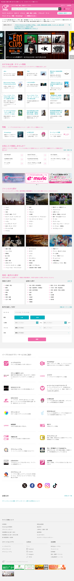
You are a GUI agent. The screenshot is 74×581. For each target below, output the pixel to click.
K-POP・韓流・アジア (10, 214)
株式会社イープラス (55, 546)
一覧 (69, 25)
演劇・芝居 (8, 249)
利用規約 (4, 524)
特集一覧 (69, 127)
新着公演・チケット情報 (66, 307)
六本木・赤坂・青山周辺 (57, 287)
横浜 (30, 294)
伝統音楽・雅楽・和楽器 (35, 267)
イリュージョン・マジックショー (13, 267)
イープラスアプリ (6, 546)
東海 (6, 292)
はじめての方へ (41, 535)
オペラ (30, 251)
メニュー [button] (68, 8)
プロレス (31, 212)
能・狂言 (7, 256)
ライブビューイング (58, 228)
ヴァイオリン (32, 258)
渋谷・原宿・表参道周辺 (35, 285)
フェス (7, 207)
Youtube (39, 485)
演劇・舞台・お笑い (31, 13)
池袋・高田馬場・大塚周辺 (35, 287)
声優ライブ (55, 249)
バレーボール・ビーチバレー (36, 219)
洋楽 (6, 212)
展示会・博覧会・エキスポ (59, 214)
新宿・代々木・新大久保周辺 (58, 285)
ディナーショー (56, 221)
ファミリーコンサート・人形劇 (13, 265)
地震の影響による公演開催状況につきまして (26, 28)
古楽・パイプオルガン (34, 265)
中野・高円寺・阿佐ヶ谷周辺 (58, 290)
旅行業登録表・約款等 (7, 537)
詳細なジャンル (31, 16)
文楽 (6, 258)
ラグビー (31, 221)
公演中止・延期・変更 (42, 529)
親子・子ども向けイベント (59, 216)
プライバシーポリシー (7, 529)
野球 (30, 207)
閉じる (72, 2)
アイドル (7, 230)
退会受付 (39, 527)
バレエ (30, 253)
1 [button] (36, 184)
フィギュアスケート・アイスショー (37, 216)
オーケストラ (32, 249)
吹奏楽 (30, 263)
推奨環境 (39, 532)
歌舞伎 (7, 253)
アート (47, 13)
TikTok (55, 485)
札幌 (30, 292)
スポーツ (16, 13)
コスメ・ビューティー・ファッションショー (61, 223)
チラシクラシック (6, 549)
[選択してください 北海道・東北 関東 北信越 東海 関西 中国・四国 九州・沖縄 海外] (42, 333)
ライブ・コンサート (7, 13)
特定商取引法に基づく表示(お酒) (10, 535)
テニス (30, 223)
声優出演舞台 (56, 260)
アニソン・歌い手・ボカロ (59, 251)
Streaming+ (19, 16)
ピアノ (30, 256)
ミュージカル (8, 251)
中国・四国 (8, 297)
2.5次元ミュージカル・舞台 (59, 263)
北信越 (7, 290)
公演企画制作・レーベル (57, 557)
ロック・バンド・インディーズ (12, 216)
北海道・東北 (8, 285)
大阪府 (30, 297)
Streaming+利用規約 (7, 527)
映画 (13, 16)
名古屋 (52, 294)
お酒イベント (56, 212)
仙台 (52, 292)
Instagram (47, 485)
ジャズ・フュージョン (10, 219)
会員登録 (69, 5)
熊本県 (52, 299)
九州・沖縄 (8, 299)
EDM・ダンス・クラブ (10, 226)
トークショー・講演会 (58, 226)
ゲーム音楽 (55, 253)
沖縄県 (30, 302)
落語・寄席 (8, 260)
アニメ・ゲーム (6, 16)
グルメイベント (56, 209)
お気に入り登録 (69, 155)
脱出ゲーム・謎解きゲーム (59, 207)
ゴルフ (30, 226)
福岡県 (30, 299)
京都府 (52, 297)
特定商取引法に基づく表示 (8, 532)
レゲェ (7, 221)
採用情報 (53, 551)
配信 (37, 317)
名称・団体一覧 (68, 150)
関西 (6, 294)
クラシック (41, 13)
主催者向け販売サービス (64, 13)
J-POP (7, 209)
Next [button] (70, 45)
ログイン (63, 5)
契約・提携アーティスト (57, 554)
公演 (21, 317)
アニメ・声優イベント (58, 256)
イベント (22, 13)
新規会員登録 (40, 524)
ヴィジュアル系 (9, 228)
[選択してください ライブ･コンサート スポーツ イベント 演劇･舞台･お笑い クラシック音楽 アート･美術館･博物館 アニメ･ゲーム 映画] (28, 327)
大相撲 (30, 214)
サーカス (55, 219)
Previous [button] (3, 45)
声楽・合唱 (32, 260)
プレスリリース (54, 549)
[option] (37, 45)
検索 (37, 339)
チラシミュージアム (7, 551)
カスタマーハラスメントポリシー (45, 537)
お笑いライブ (8, 263)
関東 (6, 287)
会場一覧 (70, 281)
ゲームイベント (56, 258)
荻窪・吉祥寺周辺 (33, 290)
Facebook (32, 485)
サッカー (31, 209)
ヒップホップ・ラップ (10, 223)
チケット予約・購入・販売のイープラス (21, 5)
